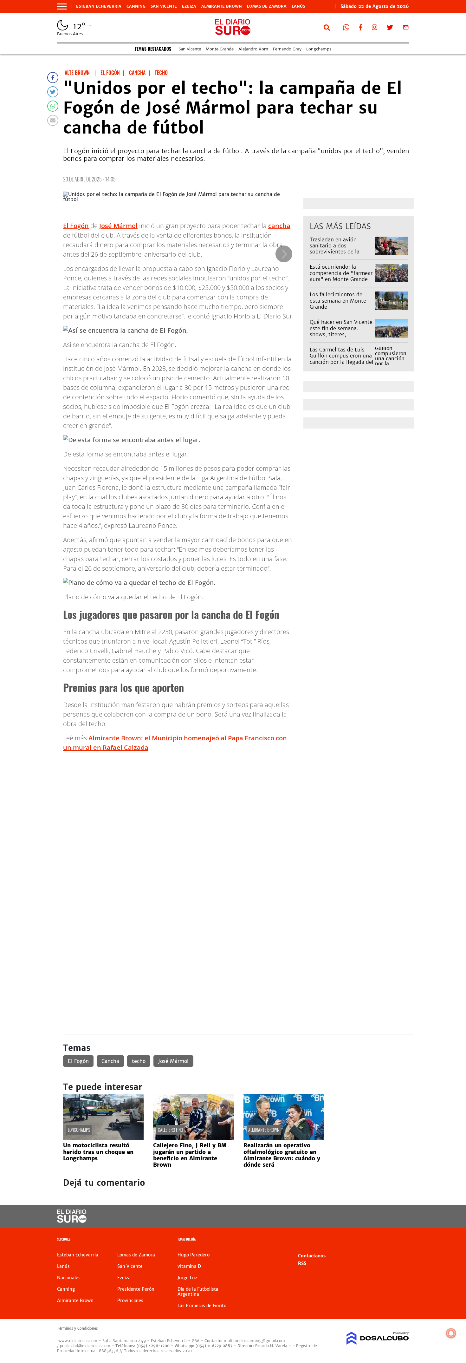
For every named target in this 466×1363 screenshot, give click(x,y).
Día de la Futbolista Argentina (198, 1291)
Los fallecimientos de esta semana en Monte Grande (338, 300)
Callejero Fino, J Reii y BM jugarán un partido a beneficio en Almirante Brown (189, 1155)
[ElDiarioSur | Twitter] (390, 28)
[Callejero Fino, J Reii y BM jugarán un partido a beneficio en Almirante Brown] (193, 1138)
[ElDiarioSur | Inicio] (402, 1240)
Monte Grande (220, 49)
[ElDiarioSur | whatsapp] (346, 28)
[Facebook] (52, 77)
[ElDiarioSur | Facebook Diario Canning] (360, 28)
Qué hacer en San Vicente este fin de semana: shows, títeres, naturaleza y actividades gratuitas (341, 334)
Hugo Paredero (194, 1255)
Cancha (110, 1061)
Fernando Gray (287, 49)
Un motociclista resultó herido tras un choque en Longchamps (98, 1152)
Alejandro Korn (253, 49)
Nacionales (69, 1278)
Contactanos (312, 1256)
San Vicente (164, 6)
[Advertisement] (238, 801)
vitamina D (189, 1266)
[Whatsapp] (52, 106)
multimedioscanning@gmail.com (254, 1340)
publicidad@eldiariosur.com (85, 1345)
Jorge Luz (187, 1278)
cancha (279, 225)
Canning (136, 6)
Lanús (298, 6)
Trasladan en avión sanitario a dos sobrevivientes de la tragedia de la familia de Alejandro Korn (340, 251)
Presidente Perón (135, 1289)
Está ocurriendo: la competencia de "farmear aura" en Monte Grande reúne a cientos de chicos (341, 276)
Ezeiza (189, 6)
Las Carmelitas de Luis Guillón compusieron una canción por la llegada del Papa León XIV (341, 358)
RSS (302, 1263)
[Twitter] (52, 91)
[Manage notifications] (451, 1333)
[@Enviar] (52, 120)
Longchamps (318, 49)
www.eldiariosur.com (77, 1340)
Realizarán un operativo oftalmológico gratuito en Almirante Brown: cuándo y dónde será (281, 1155)
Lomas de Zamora (267, 6)
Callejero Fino (170, 1129)
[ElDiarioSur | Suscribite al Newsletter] (406, 28)
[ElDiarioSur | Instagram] (375, 28)
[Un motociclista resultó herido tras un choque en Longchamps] (103, 1138)
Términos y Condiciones (77, 1328)
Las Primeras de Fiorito (202, 1305)
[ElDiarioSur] (72, 1221)
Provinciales (130, 1300)
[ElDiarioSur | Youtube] (365, 1217)
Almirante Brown (221, 6)
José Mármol (118, 225)
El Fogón (76, 225)
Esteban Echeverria (98, 6)
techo (139, 1061)
